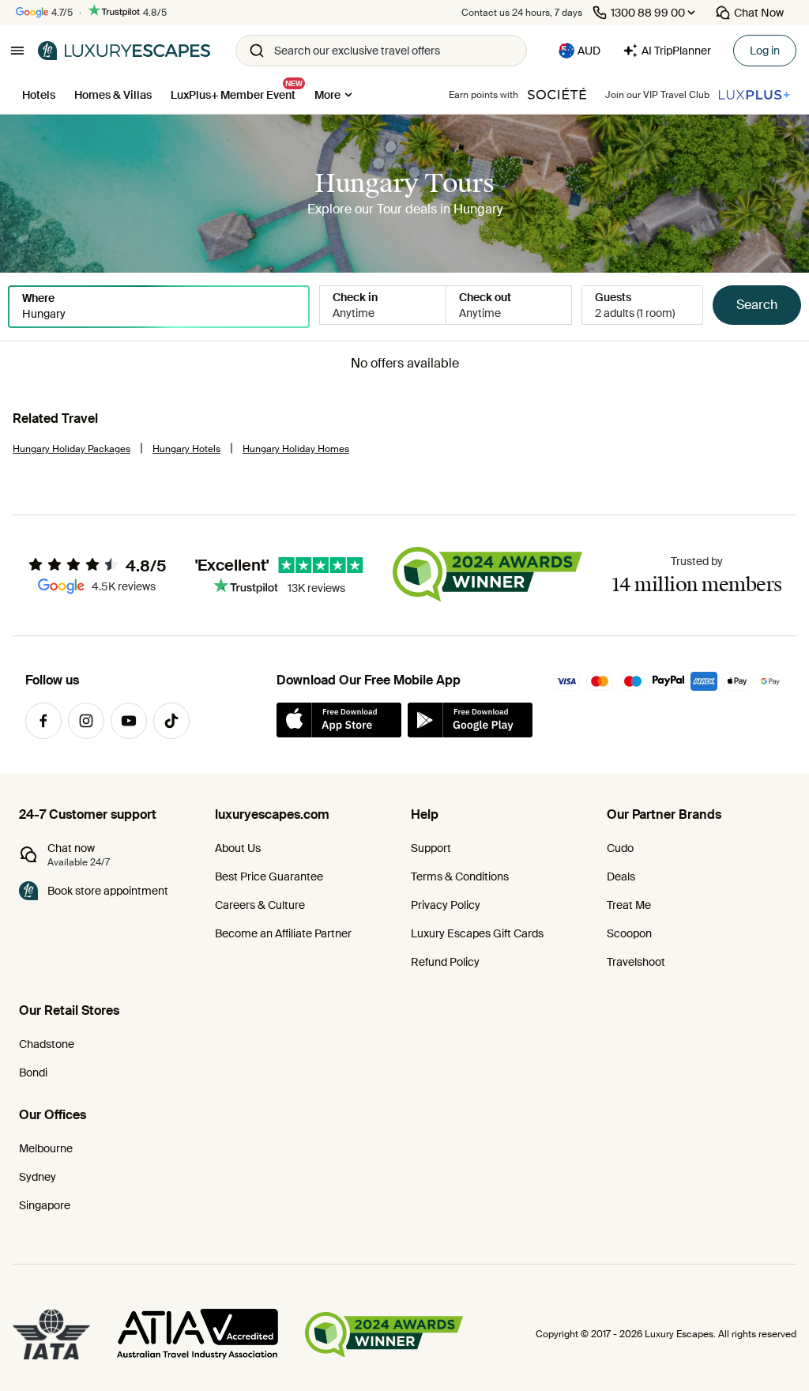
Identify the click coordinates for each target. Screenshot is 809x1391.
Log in (765, 50)
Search (756, 304)
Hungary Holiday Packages (71, 449)
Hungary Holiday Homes (296, 449)
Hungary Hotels (186, 449)
